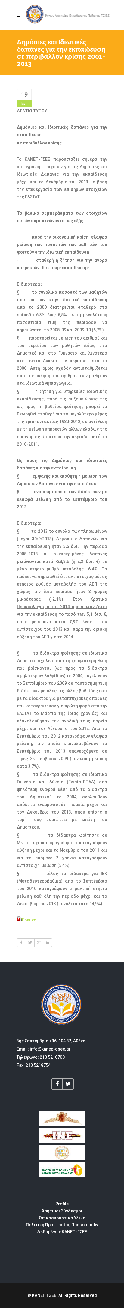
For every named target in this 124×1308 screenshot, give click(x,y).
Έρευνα (29, 920)
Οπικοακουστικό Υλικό (62, 1217)
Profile (62, 1204)
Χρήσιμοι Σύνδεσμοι (62, 1210)
